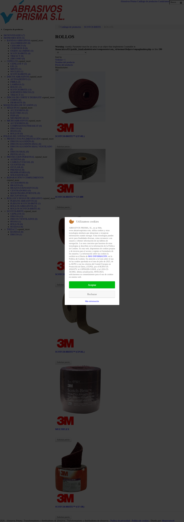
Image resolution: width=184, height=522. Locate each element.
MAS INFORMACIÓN (97, 256)
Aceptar (92, 284)
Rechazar (92, 294)
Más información (92, 301)
